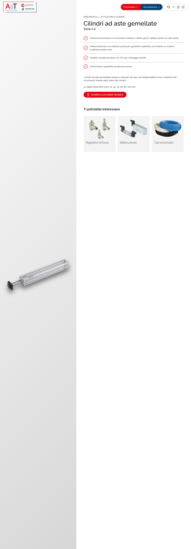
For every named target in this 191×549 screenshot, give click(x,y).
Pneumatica (91, 17)
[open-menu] (183, 7)
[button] (173, 7)
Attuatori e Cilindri (112, 17)
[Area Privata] (178, 7)
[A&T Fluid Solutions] (20, 7)
